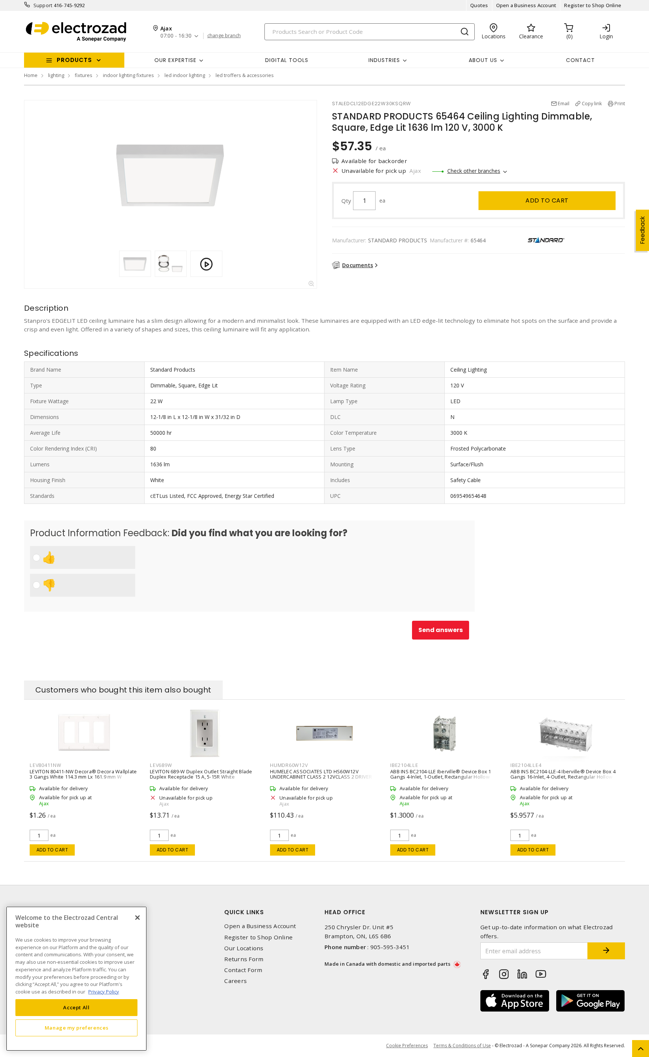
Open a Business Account (526, 5)
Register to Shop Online (592, 5)
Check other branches (473, 170)
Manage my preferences (77, 1027)
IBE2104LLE (404, 765)
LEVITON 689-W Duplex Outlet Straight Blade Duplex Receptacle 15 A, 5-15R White (201, 774)
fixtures (83, 75)
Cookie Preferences (407, 1045)
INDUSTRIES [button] (384, 60)
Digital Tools (286, 60)
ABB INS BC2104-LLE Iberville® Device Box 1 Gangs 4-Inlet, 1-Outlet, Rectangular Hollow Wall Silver (440, 776)
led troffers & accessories (245, 75)
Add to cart (547, 200)
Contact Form (243, 970)
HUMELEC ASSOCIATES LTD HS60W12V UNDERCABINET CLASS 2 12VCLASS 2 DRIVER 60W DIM (321, 776)
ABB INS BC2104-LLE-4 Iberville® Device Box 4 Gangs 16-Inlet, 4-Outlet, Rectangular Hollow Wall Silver (563, 776)
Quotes (479, 5)
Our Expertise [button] (175, 60)
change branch (224, 36)
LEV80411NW (45, 765)
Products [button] (74, 60)
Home (31, 75)
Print (619, 103)
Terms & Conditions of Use (462, 1045)
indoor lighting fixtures (128, 75)
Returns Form (243, 959)
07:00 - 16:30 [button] (176, 36)
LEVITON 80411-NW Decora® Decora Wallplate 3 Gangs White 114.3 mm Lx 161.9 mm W (83, 774)
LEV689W (161, 765)
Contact (580, 60)
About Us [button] (483, 60)
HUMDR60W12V (289, 765)
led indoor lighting (185, 75)
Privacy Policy (103, 991)
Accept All (76, 1007)
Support (43, 5)
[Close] (137, 917)
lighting (56, 75)
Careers (235, 980)
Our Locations (243, 948)
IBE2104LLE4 (525, 765)
